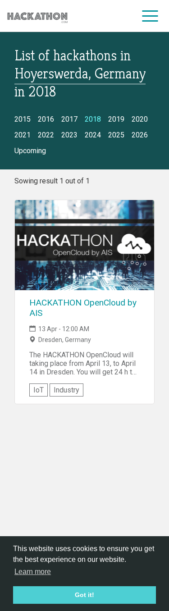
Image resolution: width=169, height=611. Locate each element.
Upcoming (30, 150)
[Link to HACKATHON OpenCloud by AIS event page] (84, 245)
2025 (116, 135)
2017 (69, 119)
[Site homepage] (37, 16)
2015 (22, 119)
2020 (140, 119)
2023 (69, 135)
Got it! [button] (84, 594)
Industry (66, 390)
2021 (22, 135)
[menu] (150, 16)
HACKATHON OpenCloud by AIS (83, 307)
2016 (46, 119)
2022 (46, 135)
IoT (38, 390)
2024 (93, 135)
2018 (93, 119)
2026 (140, 135)
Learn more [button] (32, 571)
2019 (116, 119)
